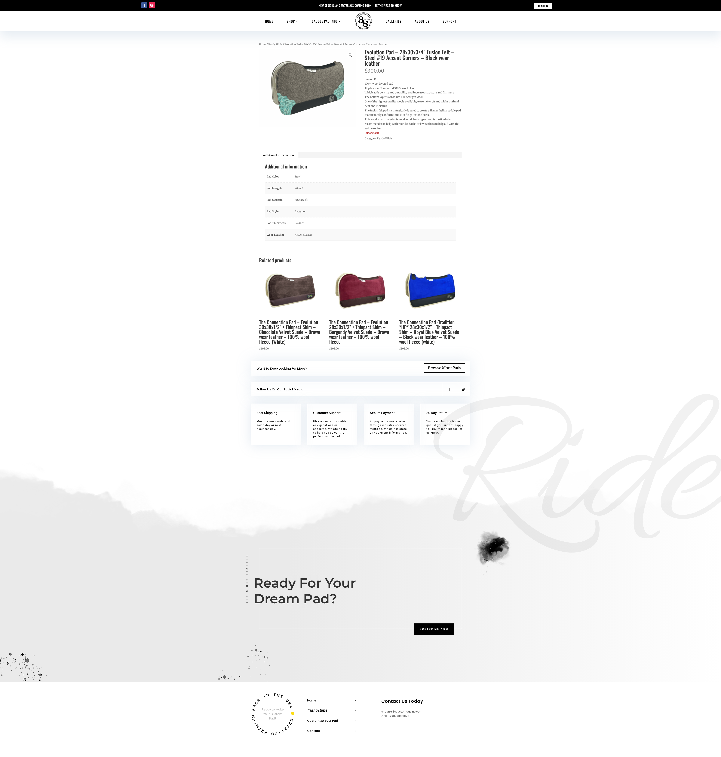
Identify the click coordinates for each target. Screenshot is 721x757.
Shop (291, 21)
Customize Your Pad (322, 721)
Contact (313, 731)
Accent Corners (303, 234)
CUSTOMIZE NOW (434, 629)
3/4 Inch (299, 223)
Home (269, 21)
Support (449, 21)
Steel (297, 176)
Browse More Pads (444, 367)
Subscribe (543, 6)
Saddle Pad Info (324, 21)
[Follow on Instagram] (152, 5)
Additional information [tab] (278, 155)
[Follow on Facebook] (144, 5)
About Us (422, 21)
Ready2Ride (275, 44)
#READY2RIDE (317, 710)
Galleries (393, 21)
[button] (350, 55)
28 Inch (299, 188)
